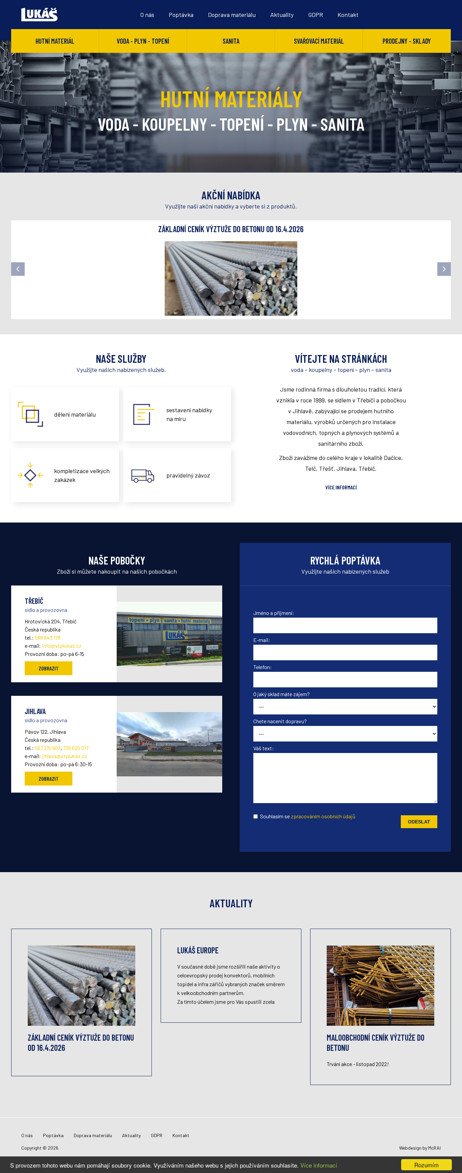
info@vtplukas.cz (62, 645)
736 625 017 (76, 748)
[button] (18, 269)
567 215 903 (48, 748)
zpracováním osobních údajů (323, 816)
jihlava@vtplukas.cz (64, 756)
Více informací (318, 1165)
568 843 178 (48, 637)
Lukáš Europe (197, 950)
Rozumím (426, 1164)
